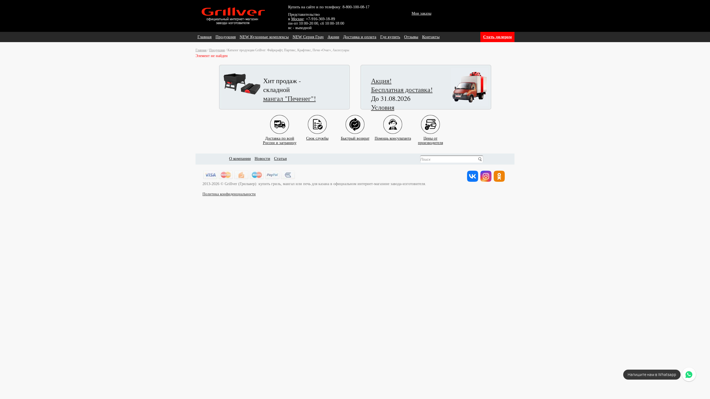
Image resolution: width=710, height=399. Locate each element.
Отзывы (411, 37)
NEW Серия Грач (308, 37)
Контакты (431, 37)
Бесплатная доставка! (402, 89)
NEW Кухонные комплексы (264, 37)
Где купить (390, 37)
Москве (297, 19)
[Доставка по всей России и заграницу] (279, 120)
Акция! (381, 80)
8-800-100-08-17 (356, 7)
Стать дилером (497, 37)
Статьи (280, 158)
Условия (382, 107)
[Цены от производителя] (430, 120)
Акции (333, 37)
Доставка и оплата (359, 37)
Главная (204, 37)
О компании (240, 158)
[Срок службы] (317, 120)
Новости (262, 158)
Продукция (225, 37)
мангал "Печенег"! (289, 98)
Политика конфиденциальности (229, 194)
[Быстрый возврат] (355, 120)
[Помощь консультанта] (392, 120)
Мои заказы (421, 13)
